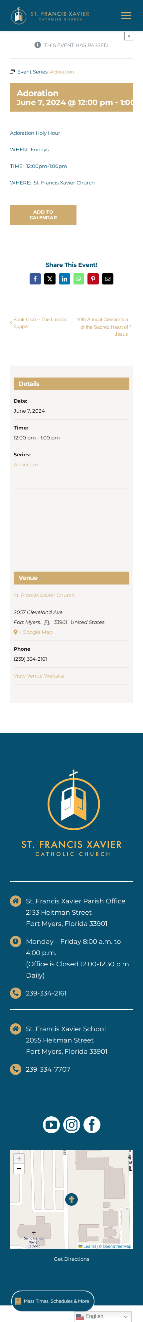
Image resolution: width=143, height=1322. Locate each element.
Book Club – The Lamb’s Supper (40, 323)
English (93, 1316)
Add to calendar (43, 215)
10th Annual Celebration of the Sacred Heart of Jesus (102, 326)
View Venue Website (39, 676)
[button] (71, 1199)
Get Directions (71, 1259)
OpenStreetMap (117, 1246)
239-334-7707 (48, 1069)
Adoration (26, 464)
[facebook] (91, 1124)
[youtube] (51, 1124)
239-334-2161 (46, 993)
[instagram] (71, 1124)
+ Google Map (35, 632)
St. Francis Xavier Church (44, 595)
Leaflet (89, 1246)
